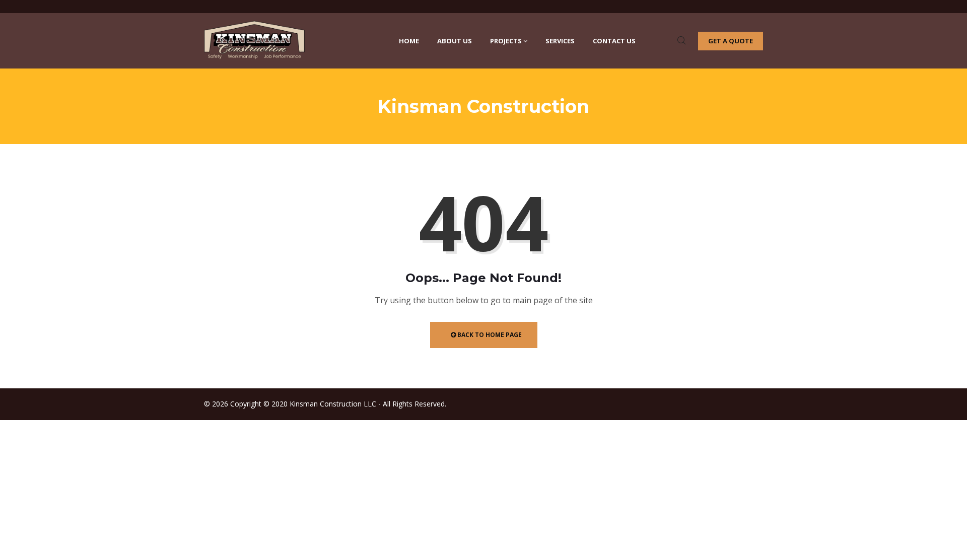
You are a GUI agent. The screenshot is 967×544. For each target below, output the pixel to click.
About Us (454, 40)
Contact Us (614, 40)
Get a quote (730, 40)
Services (560, 40)
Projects (506, 40)
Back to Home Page (489, 334)
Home (409, 40)
